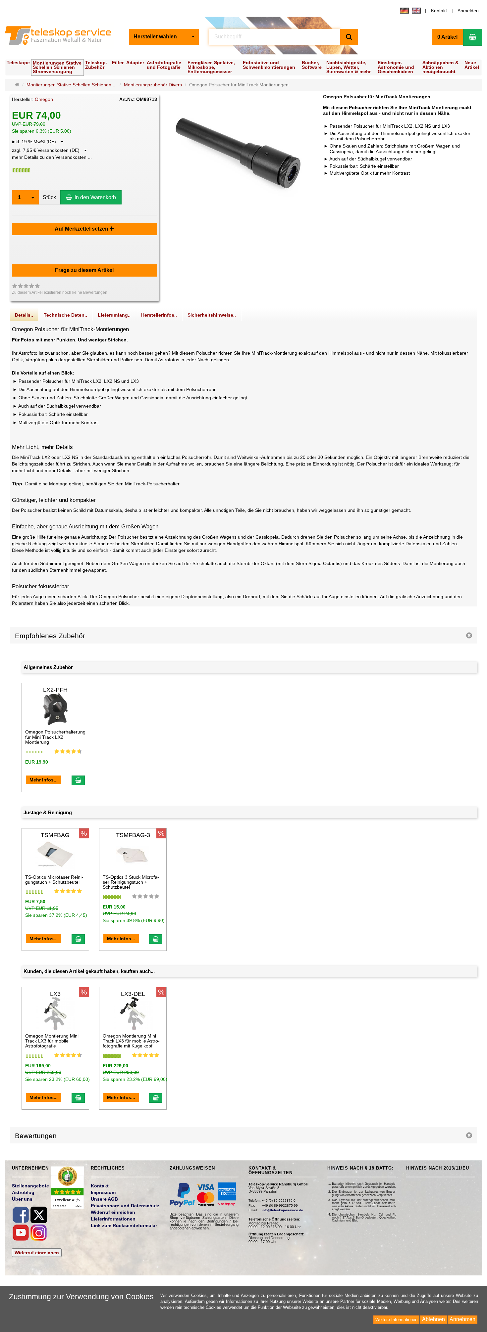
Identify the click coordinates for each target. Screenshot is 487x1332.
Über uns (22, 1199)
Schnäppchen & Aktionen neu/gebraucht (440, 67)
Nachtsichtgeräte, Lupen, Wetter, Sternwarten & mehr (348, 67)
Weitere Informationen (396, 1319)
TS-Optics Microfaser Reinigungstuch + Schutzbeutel (54, 879)
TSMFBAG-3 (133, 835)
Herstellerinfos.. (159, 315)
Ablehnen (433, 1319)
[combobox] (164, 37)
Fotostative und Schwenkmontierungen (269, 64)
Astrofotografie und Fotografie (164, 64)
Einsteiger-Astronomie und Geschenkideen (396, 67)
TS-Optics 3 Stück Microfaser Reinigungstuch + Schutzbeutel (131, 882)
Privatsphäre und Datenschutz (125, 1205)
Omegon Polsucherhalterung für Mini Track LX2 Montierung (55, 737)
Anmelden (468, 10)
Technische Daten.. (65, 315)
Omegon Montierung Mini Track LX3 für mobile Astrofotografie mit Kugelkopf (131, 1041)
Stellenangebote (30, 1185)
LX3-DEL (133, 994)
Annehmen (462, 1319)
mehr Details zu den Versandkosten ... (52, 157)
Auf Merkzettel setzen (82, 229)
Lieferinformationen (113, 1218)
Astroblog (23, 1192)
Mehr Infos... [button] (43, 779)
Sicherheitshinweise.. (212, 315)
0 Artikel (447, 37)
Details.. (24, 315)
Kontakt (439, 10)
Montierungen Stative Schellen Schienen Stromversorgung (57, 67)
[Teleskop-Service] (62, 37)
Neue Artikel (471, 64)
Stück (49, 197)
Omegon (44, 99)
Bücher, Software (312, 64)
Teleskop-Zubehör (96, 64)
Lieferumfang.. (114, 315)
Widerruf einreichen (37, 1252)
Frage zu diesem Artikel (84, 270)
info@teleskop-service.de (282, 1210)
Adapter (135, 62)
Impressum (103, 1192)
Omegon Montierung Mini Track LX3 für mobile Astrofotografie (52, 1041)
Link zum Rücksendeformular (124, 1225)
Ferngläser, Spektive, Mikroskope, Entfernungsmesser (211, 67)
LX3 (55, 994)
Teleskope (18, 62)
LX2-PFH (55, 690)
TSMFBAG (55, 835)
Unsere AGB (104, 1199)
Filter (118, 62)
